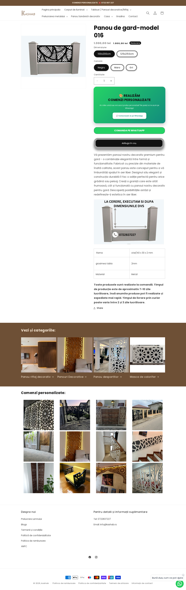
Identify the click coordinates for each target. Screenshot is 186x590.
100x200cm (104, 53)
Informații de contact (142, 583)
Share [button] (100, 308)
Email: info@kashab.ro (105, 524)
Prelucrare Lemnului (31, 519)
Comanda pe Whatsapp (129, 130)
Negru (101, 67)
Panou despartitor (106, 376)
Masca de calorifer (143, 376)
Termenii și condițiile (31, 529)
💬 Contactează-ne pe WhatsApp (129, 116)
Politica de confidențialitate (92, 583)
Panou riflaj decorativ (36, 376)
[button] (75, 9)
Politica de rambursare (33, 540)
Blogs (24, 524)
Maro (117, 67)
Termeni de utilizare (118, 583)
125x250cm (127, 53)
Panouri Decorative (70, 376)
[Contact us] (180, 584)
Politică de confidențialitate (36, 535)
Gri (131, 67)
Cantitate (99, 74)
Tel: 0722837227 (102, 519)
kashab (45, 583)
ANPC (24, 546)
